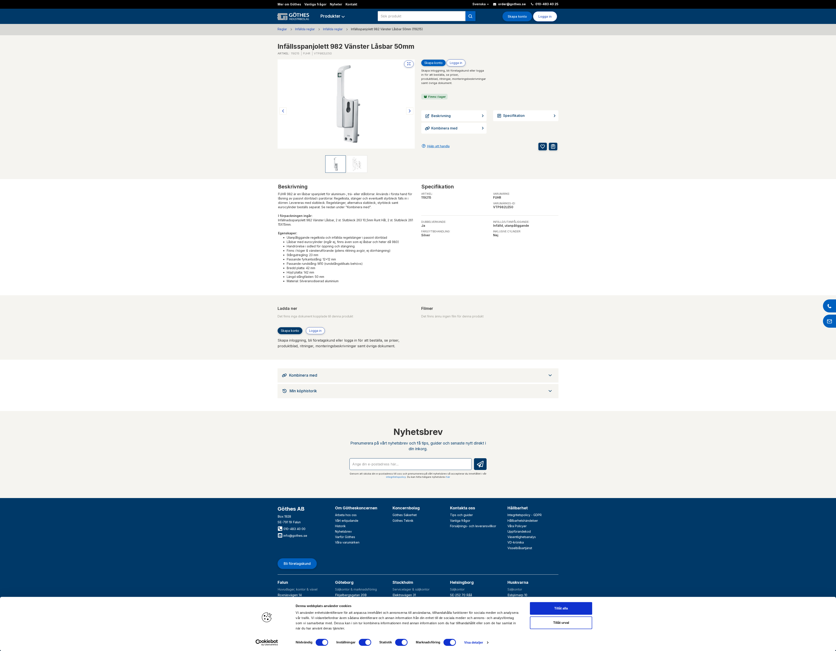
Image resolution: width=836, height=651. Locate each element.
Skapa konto (517, 16)
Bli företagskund (297, 563)
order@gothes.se (511, 4)
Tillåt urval (561, 622)
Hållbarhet (517, 508)
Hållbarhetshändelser (522, 520)
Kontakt (351, 4)
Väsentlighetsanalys (521, 537)
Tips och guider (461, 515)
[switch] (365, 642)
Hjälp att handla (438, 146)
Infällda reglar (305, 29)
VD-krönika (515, 542)
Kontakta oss (462, 508)
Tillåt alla (561, 608)
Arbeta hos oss (346, 515)
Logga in (456, 63)
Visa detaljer (473, 642)
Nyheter (336, 4)
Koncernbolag (406, 508)
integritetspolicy (396, 476)
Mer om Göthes (289, 4)
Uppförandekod (519, 531)
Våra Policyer (517, 526)
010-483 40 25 (546, 4)
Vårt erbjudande (346, 520)
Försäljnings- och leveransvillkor (473, 526)
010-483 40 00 (294, 529)
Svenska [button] (479, 4)
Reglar (282, 29)
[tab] (418, 375)
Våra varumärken (347, 542)
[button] (332, 16)
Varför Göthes (345, 537)
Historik (340, 526)
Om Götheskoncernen (356, 508)
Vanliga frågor (315, 4)
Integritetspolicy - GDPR (524, 515)
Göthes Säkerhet (405, 515)
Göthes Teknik (403, 520)
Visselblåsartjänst (519, 548)
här (448, 476)
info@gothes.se (295, 536)
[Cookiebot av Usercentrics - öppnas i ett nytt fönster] (267, 642)
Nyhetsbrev (343, 531)
